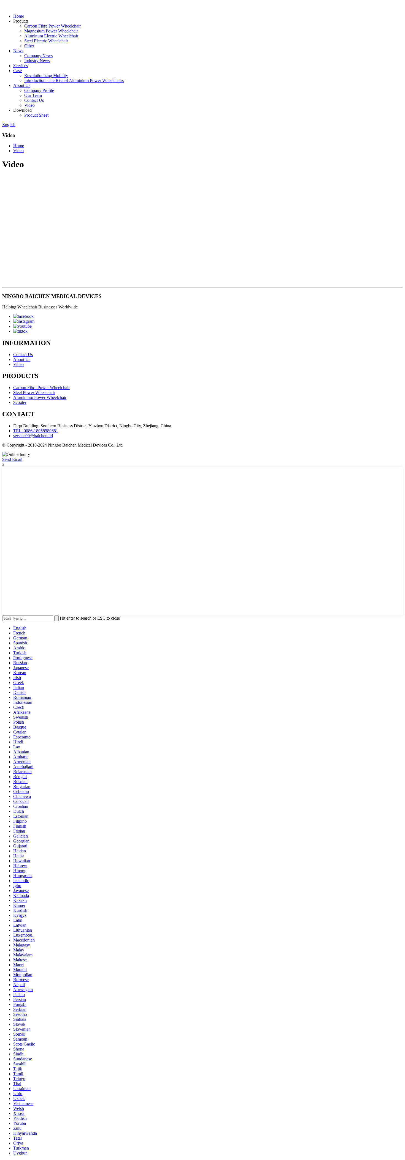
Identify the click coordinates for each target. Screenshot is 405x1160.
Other (29, 45)
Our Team (33, 95)
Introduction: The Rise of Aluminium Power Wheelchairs (74, 80)
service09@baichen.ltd (33, 435)
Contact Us (34, 100)
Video (29, 105)
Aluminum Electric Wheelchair (51, 36)
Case (17, 70)
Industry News (37, 60)
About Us (21, 85)
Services (20, 65)
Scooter (19, 402)
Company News (38, 55)
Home (18, 16)
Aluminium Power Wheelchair (39, 397)
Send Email (12, 459)
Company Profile (39, 90)
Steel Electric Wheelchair (46, 41)
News (18, 50)
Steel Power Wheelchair (34, 392)
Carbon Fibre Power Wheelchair (52, 26)
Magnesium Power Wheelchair (51, 31)
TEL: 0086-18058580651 (35, 430)
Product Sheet (36, 115)
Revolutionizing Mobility (46, 75)
